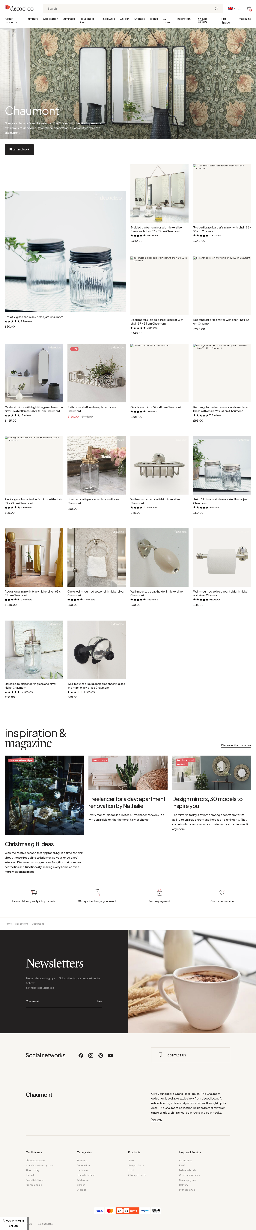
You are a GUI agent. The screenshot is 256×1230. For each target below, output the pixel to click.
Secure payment (188, 1180)
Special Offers (203, 20)
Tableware (108, 18)
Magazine (245, 18)
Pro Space (225, 20)
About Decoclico (35, 1160)
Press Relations (35, 1180)
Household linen (87, 20)
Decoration (50, 18)
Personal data (45, 1223)
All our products (11, 20)
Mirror (131, 1160)
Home (8, 923)
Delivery (183, 1185)
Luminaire (69, 18)
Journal (30, 1175)
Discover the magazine (236, 745)
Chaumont (38, 923)
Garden (124, 18)
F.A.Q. (182, 1165)
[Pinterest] (100, 1057)
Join (99, 1001)
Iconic (154, 18)
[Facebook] (81, 1057)
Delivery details (187, 1170)
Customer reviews (189, 1175)
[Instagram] (91, 1057)
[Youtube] (110, 1057)
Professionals (34, 1185)
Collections (22, 923)
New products (136, 1165)
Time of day (32, 1170)
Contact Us (185, 1160)
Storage (139, 18)
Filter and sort (19, 149)
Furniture (32, 18)
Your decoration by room (40, 1165)
